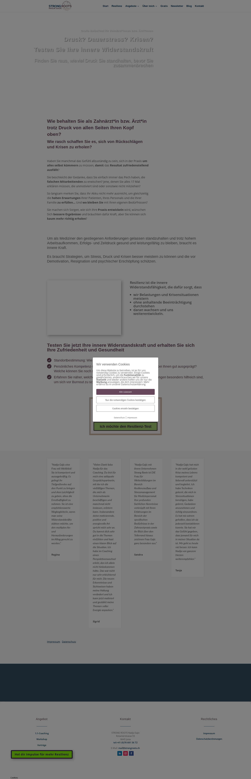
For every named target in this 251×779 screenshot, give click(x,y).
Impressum (132, 417)
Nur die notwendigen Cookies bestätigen (125, 399)
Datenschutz (119, 417)
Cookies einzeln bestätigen (125, 408)
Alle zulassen (125, 391)
